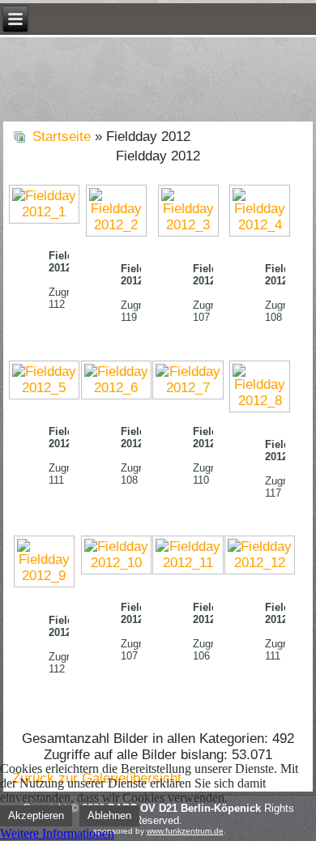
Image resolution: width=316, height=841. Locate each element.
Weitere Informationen (57, 833)
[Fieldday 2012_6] (116, 380)
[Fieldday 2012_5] (44, 380)
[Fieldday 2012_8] (260, 386)
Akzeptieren (36, 815)
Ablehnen (109, 815)
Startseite (61, 136)
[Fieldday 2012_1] (44, 204)
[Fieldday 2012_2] (116, 210)
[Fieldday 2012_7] (188, 380)
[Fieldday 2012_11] (188, 556)
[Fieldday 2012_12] (260, 556)
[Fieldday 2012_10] (116, 556)
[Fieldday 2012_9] (44, 562)
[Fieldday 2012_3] (188, 210)
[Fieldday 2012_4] (260, 210)
